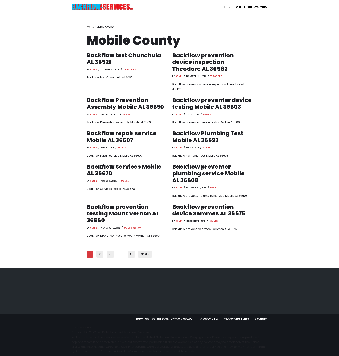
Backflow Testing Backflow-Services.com (165, 319)
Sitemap (261, 319)
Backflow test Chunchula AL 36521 (124, 58)
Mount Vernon (132, 227)
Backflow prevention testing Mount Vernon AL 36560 (123, 213)
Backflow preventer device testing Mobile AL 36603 (212, 103)
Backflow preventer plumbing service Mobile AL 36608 (208, 173)
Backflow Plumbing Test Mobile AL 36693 (207, 136)
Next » (145, 254)
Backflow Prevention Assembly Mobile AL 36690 (125, 103)
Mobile (126, 114)
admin (93, 69)
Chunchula (129, 69)
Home (227, 7)
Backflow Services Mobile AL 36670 (124, 170)
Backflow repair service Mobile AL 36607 (121, 136)
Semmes (213, 221)
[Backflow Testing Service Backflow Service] (102, 7)
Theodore (216, 76)
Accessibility (209, 319)
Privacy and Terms (236, 319)
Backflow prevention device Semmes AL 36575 (208, 210)
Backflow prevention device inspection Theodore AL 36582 (203, 62)
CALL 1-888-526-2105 (251, 7)
